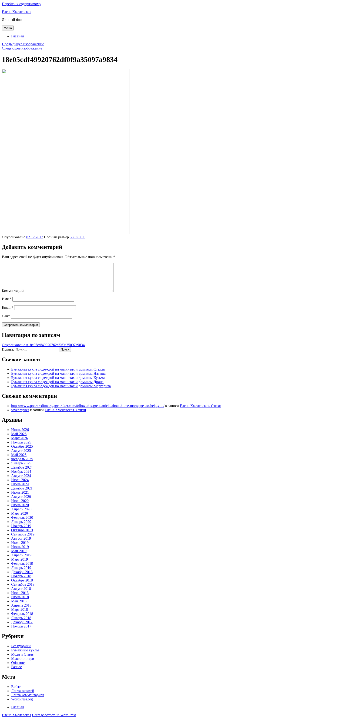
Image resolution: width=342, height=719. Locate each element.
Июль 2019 (20, 543)
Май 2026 (19, 434)
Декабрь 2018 (22, 572)
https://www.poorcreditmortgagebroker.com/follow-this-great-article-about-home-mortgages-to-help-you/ (87, 406)
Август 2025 (21, 451)
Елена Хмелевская (16, 12)
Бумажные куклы (25, 650)
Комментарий (13, 291)
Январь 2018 (21, 618)
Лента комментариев (27, 695)
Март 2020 (19, 513)
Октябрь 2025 (22, 446)
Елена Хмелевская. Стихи (200, 406)
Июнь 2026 (20, 430)
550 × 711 (77, 237)
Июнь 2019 (20, 547)
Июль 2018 (20, 593)
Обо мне (18, 663)
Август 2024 (21, 476)
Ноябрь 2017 (21, 626)
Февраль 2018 (22, 614)
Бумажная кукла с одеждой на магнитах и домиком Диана (57, 382)
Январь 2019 (21, 568)
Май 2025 (19, 455)
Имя (6, 299)
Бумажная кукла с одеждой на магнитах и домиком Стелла (58, 369)
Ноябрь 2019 (21, 526)
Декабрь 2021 (22, 488)
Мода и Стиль (22, 654)
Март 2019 (19, 559)
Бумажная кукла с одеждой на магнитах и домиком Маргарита (61, 386)
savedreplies (20, 410)
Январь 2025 (21, 463)
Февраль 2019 (22, 563)
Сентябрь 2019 (22, 534)
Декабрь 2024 (22, 467)
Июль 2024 (20, 480)
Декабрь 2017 (22, 622)
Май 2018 (19, 601)
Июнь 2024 (20, 484)
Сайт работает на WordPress (54, 715)
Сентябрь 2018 (22, 584)
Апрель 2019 (21, 555)
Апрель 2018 (21, 605)
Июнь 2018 (20, 597)
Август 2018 (21, 589)
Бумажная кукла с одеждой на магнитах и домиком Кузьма (58, 378)
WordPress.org (22, 699)
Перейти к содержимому (21, 4)
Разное (16, 667)
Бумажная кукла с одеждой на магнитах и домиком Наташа (58, 373)
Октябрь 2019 (22, 530)
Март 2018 (19, 609)
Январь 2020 (21, 522)
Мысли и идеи (22, 658)
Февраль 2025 (22, 459)
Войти (16, 687)
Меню (8, 28)
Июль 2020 (20, 501)
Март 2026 (19, 438)
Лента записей (22, 691)
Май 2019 (19, 551)
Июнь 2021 (20, 492)
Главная (17, 36)
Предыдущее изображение (23, 44)
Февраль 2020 (22, 517)
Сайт (6, 316)
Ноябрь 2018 (21, 576)
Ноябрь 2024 (21, 471)
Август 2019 (21, 538)
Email (7, 307)
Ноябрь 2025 (21, 442)
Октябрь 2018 (22, 580)
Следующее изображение (22, 48)
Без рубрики (21, 646)
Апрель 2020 (21, 509)
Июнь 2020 (20, 505)
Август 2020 (21, 497)
